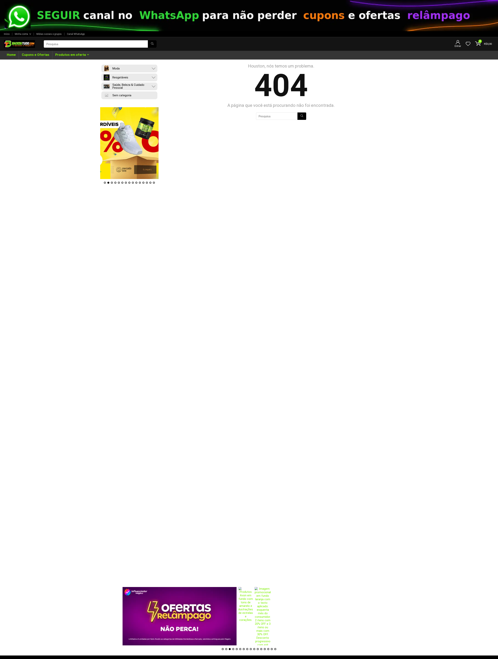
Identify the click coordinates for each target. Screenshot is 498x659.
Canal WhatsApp (76, 34)
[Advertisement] (249, 560)
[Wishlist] (468, 44)
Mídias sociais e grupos (49, 34)
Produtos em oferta (70, 55)
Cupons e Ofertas (35, 55)
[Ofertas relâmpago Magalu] (129, 143)
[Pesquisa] (152, 44)
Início (7, 34)
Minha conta (21, 34)
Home (11, 55)
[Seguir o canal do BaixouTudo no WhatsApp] (249, 15)
